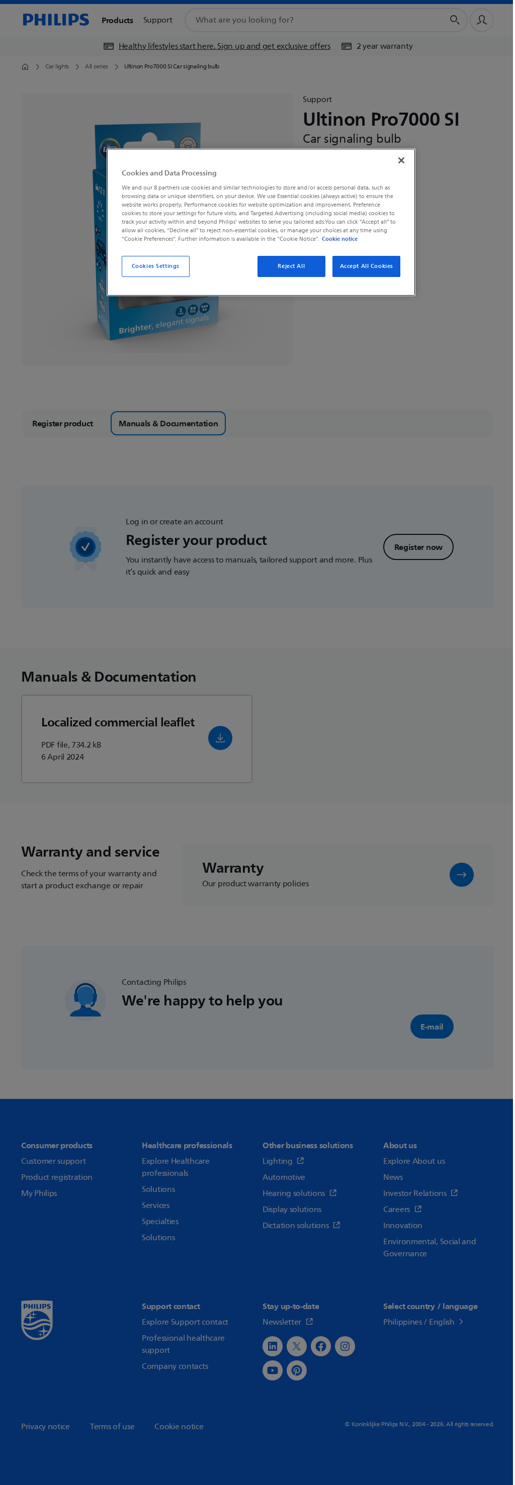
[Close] (401, 160)
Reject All (291, 266)
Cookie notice (340, 239)
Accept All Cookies (366, 266)
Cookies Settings (156, 266)
